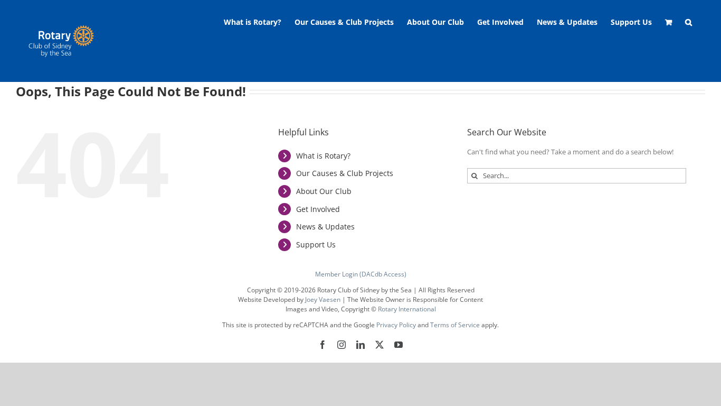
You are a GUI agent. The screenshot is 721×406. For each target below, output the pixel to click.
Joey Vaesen (322, 299)
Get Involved (318, 209)
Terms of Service (455, 324)
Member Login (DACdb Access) (360, 274)
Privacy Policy (396, 324)
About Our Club (324, 191)
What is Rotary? (323, 156)
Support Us (316, 244)
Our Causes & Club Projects (344, 173)
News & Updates (325, 227)
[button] (688, 22)
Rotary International (407, 308)
